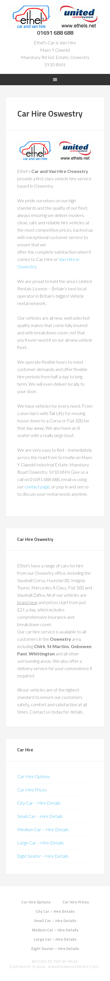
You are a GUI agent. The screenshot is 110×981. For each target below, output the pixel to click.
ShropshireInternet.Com (73, 967)
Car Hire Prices (32, 789)
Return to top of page (55, 961)
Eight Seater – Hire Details (43, 856)
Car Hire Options (33, 776)
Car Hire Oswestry (55, 17)
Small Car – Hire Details (40, 816)
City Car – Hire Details (39, 803)
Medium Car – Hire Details (43, 829)
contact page (37, 486)
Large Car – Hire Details (40, 842)
